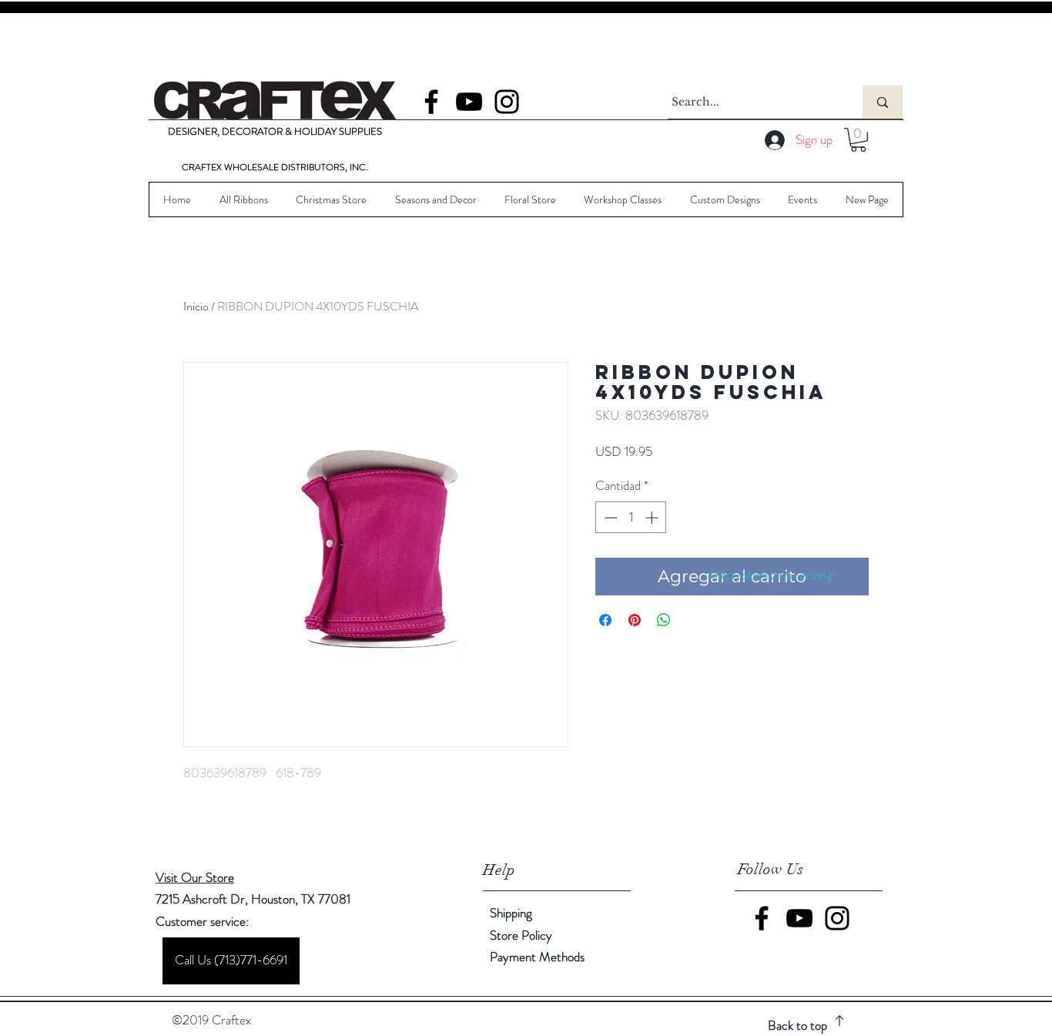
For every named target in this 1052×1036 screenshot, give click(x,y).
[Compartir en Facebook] (605, 620)
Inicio (196, 306)
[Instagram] (507, 101)
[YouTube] (469, 101)
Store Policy (521, 935)
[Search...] (883, 102)
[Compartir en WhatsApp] (664, 620)
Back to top (797, 1025)
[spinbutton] (631, 517)
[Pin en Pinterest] (634, 620)
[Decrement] (609, 517)
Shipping (511, 913)
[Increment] (653, 517)
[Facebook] (431, 101)
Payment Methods (539, 956)
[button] (858, 140)
